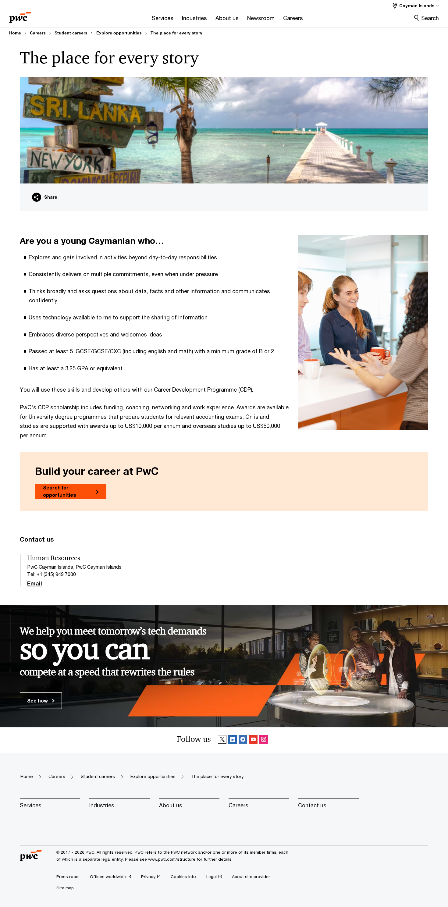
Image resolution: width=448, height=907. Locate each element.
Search (430, 18)
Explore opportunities (119, 32)
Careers (38, 32)
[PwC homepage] (20, 15)
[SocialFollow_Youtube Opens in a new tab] (253, 740)
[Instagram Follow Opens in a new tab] (263, 740)
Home (15, 32)
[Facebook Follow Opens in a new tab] (243, 740)
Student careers (71, 32)
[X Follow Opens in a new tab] (222, 740)
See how (38, 700)
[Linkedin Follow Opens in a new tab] (232, 740)
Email (34, 583)
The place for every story (176, 32)
